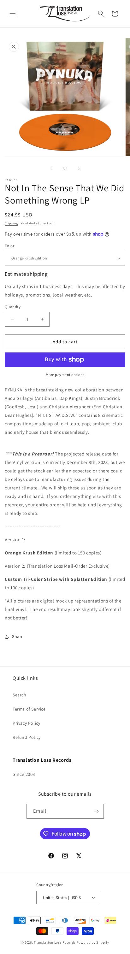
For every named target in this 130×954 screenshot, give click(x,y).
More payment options (65, 374)
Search (20, 695)
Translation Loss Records (55, 942)
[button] (13, 13)
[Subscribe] (96, 811)
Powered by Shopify (93, 942)
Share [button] (18, 636)
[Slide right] (79, 168)
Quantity (13, 306)
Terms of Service (29, 709)
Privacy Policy (26, 723)
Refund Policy (27, 737)
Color (9, 245)
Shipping (11, 223)
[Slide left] (51, 168)
